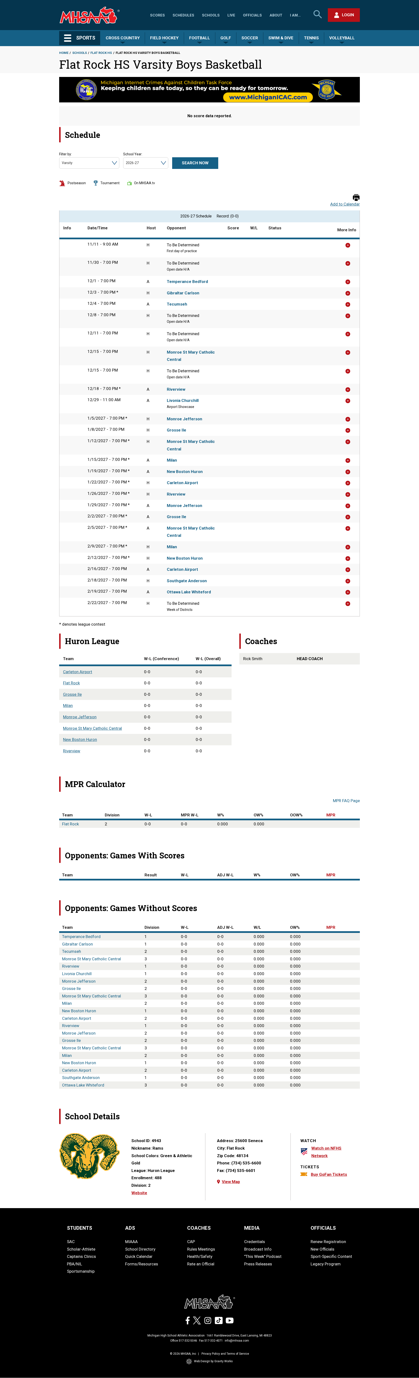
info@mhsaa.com (237, 1340)
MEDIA (252, 1228)
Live (231, 15)
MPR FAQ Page (346, 800)
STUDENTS (79, 1228)
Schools (211, 15)
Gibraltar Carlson (183, 293)
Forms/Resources (141, 1264)
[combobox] (62, 163)
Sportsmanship (81, 1271)
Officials (252, 15)
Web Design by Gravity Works (213, 1361)
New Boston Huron (185, 471)
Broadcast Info (258, 1249)
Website (139, 1192)
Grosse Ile (176, 430)
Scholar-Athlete (81, 1249)
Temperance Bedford (187, 281)
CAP (191, 1241)
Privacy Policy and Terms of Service (225, 1353)
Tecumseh (177, 304)
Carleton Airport (182, 482)
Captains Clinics (81, 1256)
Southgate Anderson (187, 580)
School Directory (140, 1249)
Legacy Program (326, 1264)
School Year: (132, 154)
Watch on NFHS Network (326, 1152)
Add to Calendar (345, 204)
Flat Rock (71, 683)
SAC (71, 1241)
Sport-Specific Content (331, 1256)
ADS (130, 1228)
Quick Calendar (139, 1256)
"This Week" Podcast (263, 1256)
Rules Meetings (201, 1249)
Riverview (176, 389)
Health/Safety (199, 1256)
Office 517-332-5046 (183, 1340)
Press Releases (258, 1264)
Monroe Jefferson (184, 418)
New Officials (322, 1249)
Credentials (254, 1241)
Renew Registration (328, 1241)
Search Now (195, 162)
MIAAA (131, 1241)
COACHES (199, 1228)
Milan (172, 460)
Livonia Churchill (183, 400)
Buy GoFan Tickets (329, 1174)
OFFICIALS (323, 1228)
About (276, 15)
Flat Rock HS (101, 53)
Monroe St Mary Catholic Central (191, 356)
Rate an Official (200, 1264)
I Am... (295, 15)
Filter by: (65, 154)
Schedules (183, 15)
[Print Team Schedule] (356, 198)
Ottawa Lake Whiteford (189, 591)
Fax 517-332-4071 (211, 1340)
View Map (231, 1181)
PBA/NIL (74, 1264)
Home (63, 53)
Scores (157, 15)
